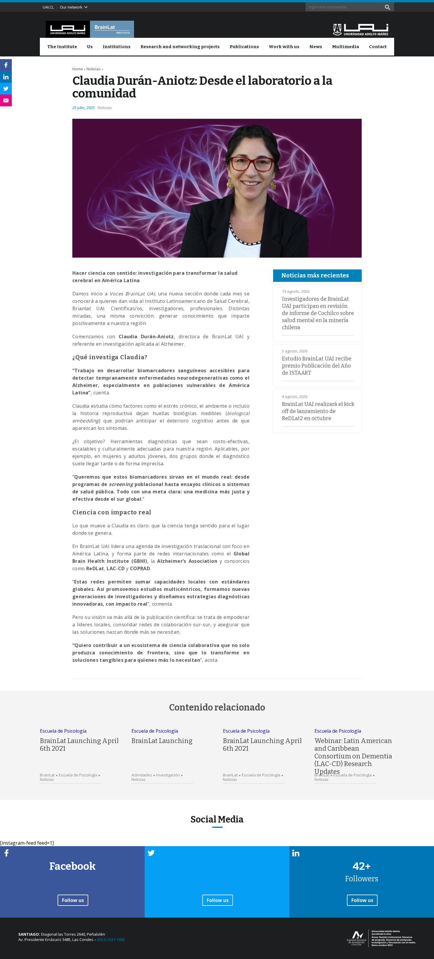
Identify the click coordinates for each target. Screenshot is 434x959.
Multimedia (345, 46)
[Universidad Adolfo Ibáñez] (360, 29)
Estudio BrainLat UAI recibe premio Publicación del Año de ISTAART (316, 365)
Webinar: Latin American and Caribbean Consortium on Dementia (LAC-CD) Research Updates (353, 756)
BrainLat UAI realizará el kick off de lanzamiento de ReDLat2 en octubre (318, 411)
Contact (378, 46)
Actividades (141, 775)
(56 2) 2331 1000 (111, 939)
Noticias (94, 68)
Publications (244, 46)
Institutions (116, 46)
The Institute (62, 46)
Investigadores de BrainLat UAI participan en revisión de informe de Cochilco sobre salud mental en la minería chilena (318, 313)
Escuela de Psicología (63, 731)
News (315, 46)
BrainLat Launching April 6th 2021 (79, 744)
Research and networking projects (180, 46)
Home (77, 68)
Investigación (168, 775)
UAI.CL (48, 7)
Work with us (284, 46)
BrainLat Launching (161, 741)
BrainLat (47, 775)
